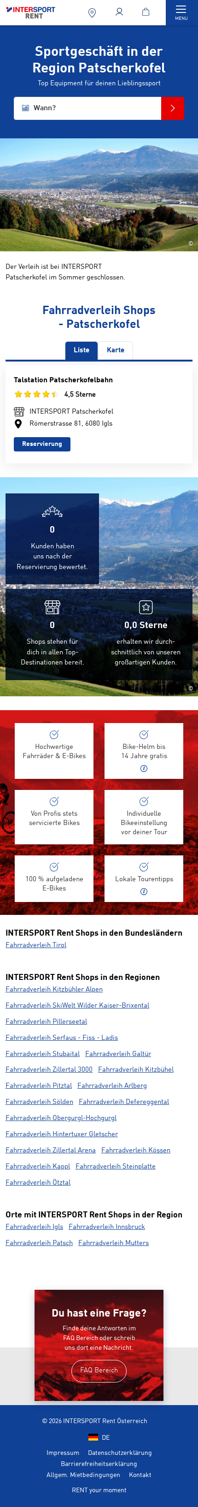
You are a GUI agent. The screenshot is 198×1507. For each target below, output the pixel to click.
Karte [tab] (115, 350)
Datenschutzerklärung (120, 1453)
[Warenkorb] (147, 12)
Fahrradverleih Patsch (39, 1243)
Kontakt (140, 1475)
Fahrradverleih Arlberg (112, 1086)
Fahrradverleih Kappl (38, 1166)
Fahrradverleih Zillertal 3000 (49, 1070)
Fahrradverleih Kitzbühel (136, 1070)
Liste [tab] (81, 350)
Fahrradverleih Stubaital (43, 1054)
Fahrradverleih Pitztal (39, 1086)
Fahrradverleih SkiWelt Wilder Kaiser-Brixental (77, 1006)
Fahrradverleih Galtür (118, 1054)
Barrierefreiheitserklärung (99, 1464)
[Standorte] (92, 12)
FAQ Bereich (99, 1370)
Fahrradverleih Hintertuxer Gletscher (62, 1134)
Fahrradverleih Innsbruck (107, 1227)
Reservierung (42, 444)
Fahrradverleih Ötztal (38, 1183)
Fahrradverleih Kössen (135, 1150)
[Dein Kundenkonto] (120, 12)
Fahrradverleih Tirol (36, 945)
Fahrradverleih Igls (34, 1227)
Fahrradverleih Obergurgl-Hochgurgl (61, 1118)
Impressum (63, 1453)
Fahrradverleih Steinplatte (116, 1166)
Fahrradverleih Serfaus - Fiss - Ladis (62, 1038)
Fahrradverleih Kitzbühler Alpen (54, 989)
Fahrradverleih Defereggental (124, 1102)
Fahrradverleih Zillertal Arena (51, 1150)
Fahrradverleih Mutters (113, 1243)
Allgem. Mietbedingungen (83, 1475)
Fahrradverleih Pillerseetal (46, 1022)
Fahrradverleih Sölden (39, 1102)
